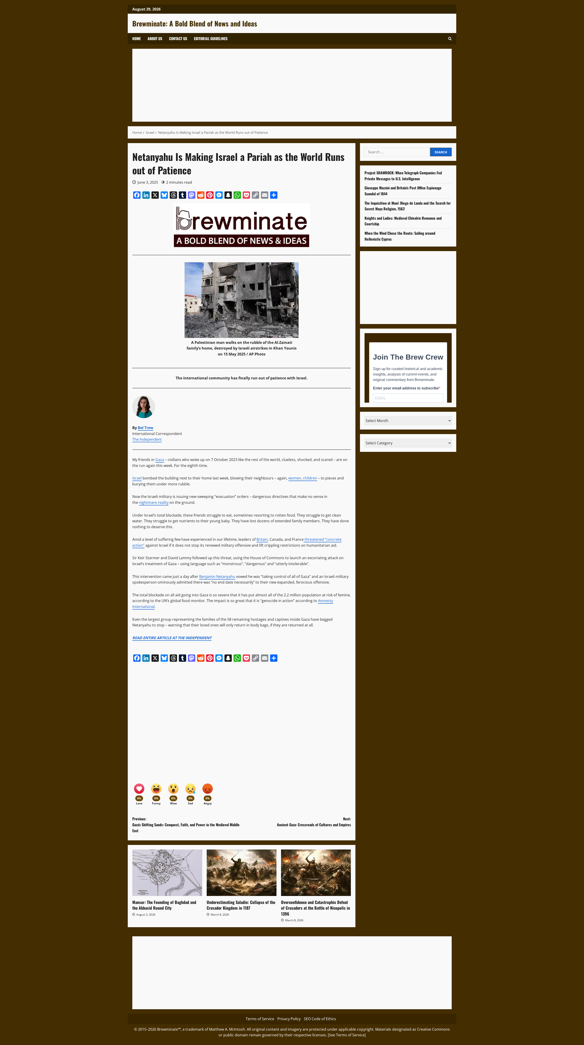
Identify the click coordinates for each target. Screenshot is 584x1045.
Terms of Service (260, 1018)
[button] (450, 38)
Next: (314, 821)
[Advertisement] (274, 85)
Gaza (159, 459)
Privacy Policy (289, 1018)
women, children (302, 478)
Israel (137, 478)
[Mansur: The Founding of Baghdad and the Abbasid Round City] (167, 872)
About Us (155, 38)
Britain (262, 539)
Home (136, 38)
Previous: (186, 824)
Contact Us (178, 38)
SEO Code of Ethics (320, 1018)
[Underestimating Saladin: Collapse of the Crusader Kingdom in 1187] (241, 872)
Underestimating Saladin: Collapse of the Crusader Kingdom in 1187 (241, 905)
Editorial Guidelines (210, 38)
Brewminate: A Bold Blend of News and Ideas (194, 23)
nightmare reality (154, 502)
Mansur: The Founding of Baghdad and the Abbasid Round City (164, 905)
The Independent (147, 439)
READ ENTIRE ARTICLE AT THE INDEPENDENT (171, 637)
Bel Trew (145, 427)
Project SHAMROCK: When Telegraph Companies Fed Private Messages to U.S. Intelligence (403, 175)
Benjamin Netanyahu (217, 576)
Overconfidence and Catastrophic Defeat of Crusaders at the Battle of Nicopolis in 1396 (315, 907)
